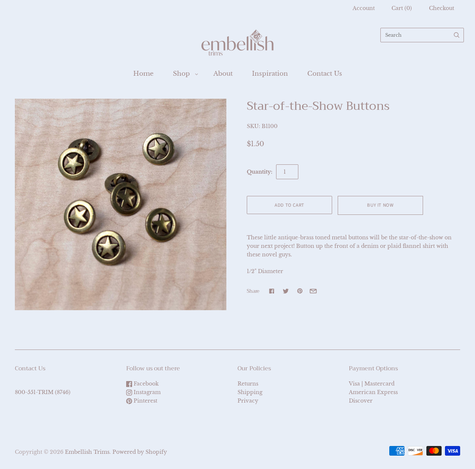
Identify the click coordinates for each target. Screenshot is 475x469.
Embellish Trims (87, 452)
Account (364, 8)
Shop (181, 74)
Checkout (441, 8)
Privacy (248, 400)
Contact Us (324, 74)
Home (143, 74)
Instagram (146, 392)
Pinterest (144, 400)
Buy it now (380, 205)
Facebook (145, 383)
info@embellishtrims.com (50, 383)
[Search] (456, 35)
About (223, 74)
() (402, 8)
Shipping (250, 392)
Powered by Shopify (139, 452)
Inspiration (270, 74)
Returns (248, 383)
